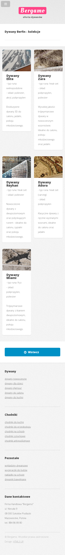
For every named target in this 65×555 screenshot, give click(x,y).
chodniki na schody (15, 431)
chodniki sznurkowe (15, 436)
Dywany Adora (44, 184)
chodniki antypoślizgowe (17, 440)
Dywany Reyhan (12, 184)
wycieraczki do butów (16, 470)
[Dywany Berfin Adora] (48, 167)
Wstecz (33, 352)
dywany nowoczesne (16, 378)
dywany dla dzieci (14, 383)
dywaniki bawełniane (15, 479)
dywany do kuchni (14, 397)
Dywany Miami (12, 276)
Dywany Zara (44, 77)
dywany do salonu (14, 392)
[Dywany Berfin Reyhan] (16, 167)
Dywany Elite (12, 77)
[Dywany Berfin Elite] (16, 60)
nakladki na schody (14, 474)
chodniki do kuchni (14, 422)
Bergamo (32, 10)
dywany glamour (13, 388)
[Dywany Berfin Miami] (16, 259)
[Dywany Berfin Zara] (48, 60)
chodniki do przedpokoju (18, 426)
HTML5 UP (18, 541)
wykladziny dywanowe (16, 465)
